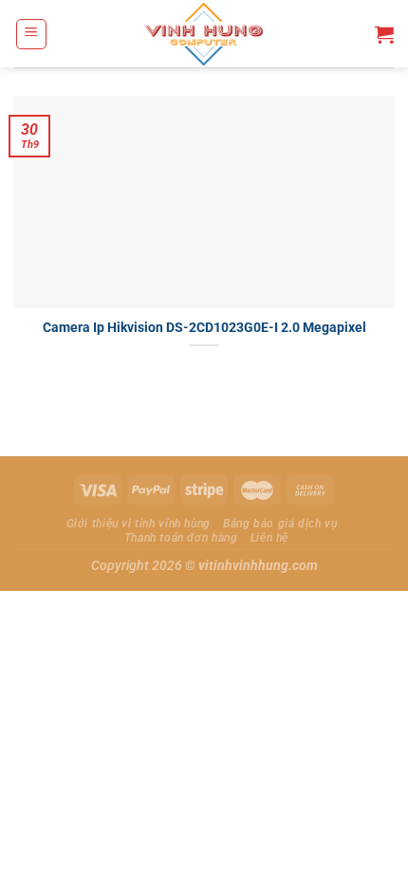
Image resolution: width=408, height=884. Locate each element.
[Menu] (31, 34)
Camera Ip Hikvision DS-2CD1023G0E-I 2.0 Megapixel (204, 327)
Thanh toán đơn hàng (181, 537)
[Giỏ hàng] (384, 34)
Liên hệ (269, 537)
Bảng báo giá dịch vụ (280, 523)
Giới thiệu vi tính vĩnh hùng (138, 523)
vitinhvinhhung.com (258, 566)
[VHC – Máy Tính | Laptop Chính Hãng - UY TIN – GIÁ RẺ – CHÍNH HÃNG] (204, 33)
